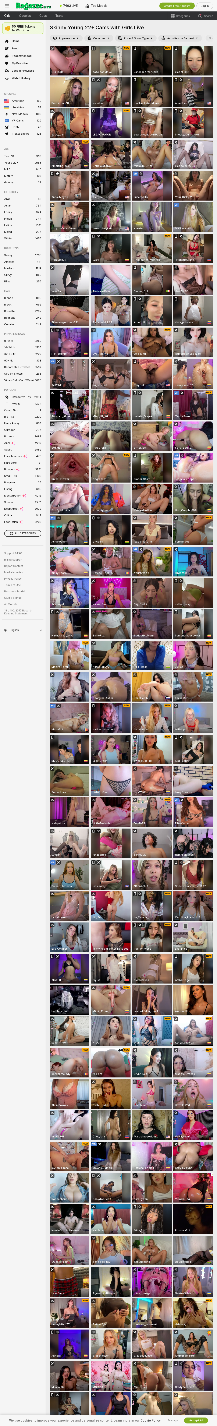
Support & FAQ (13, 553)
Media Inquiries (13, 572)
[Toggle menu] (7, 5)
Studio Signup (13, 597)
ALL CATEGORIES (25, 533)
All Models (10, 604)
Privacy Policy (13, 578)
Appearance (67, 38)
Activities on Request (180, 38)
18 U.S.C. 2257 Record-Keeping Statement (18, 612)
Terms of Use (12, 585)
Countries (99, 38)
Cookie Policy (150, 1420)
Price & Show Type (136, 38)
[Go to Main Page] (35, 5)
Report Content (13, 566)
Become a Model (14, 591)
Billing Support (13, 559)
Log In (205, 5)
